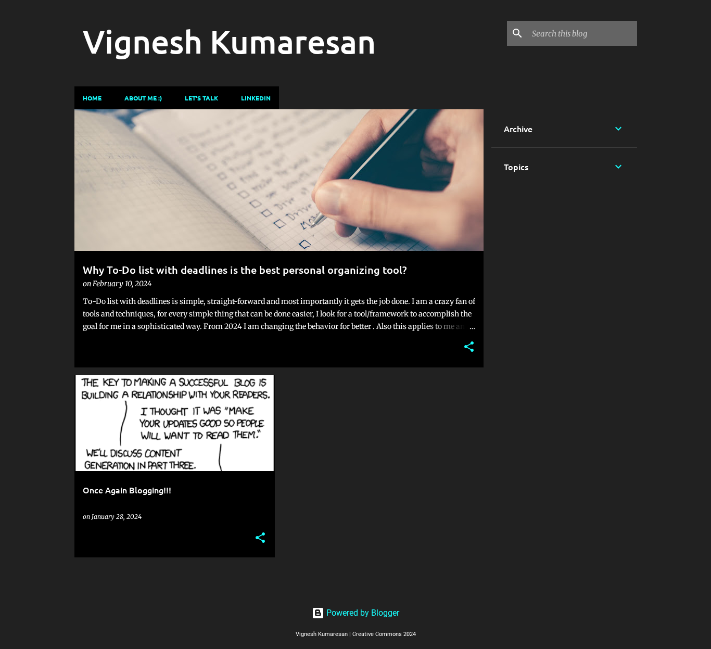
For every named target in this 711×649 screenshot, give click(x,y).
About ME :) (143, 98)
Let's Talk (201, 98)
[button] (469, 347)
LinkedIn (256, 98)
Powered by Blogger (361, 613)
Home (92, 98)
